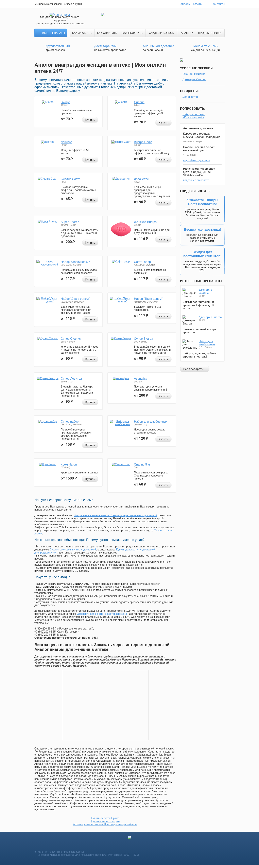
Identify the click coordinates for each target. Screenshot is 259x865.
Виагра (65, 102)
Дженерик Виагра (194, 73)
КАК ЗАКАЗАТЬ (82, 32)
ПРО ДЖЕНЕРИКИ (209, 32)
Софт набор (142, 261)
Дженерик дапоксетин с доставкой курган (102, 613)
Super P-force (70, 222)
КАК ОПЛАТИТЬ (107, 32)
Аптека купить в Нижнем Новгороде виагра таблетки (105, 824)
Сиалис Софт (70, 179)
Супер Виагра (143, 338)
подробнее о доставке (196, 160)
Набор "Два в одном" (75, 298)
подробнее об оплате (196, 180)
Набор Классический (75, 261)
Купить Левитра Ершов (105, 818)
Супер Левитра (71, 378)
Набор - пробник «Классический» (194, 115)
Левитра (66, 142)
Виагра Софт (143, 142)
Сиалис (139, 102)
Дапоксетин (142, 179)
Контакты (218, 3)
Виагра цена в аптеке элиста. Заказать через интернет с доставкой (115, 515)
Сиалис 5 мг (142, 464)
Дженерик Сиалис (194, 79)
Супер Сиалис (71, 338)
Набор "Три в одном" (148, 298)
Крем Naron (69, 464)
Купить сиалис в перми (105, 821)
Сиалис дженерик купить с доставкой (73, 549)
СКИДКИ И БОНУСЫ (161, 32)
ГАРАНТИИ (186, 32)
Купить (90, 119)
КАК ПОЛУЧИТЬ (132, 32)
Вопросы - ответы (190, 3)
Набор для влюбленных (151, 421)
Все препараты (53, 32)
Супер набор (70, 421)
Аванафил (141, 378)
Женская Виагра (145, 222)
